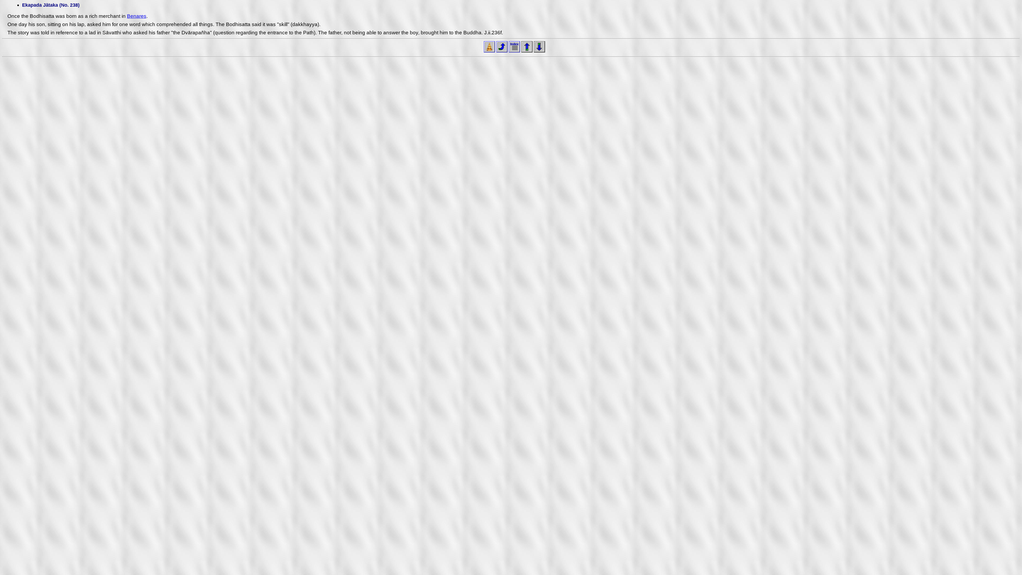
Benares (136, 16)
